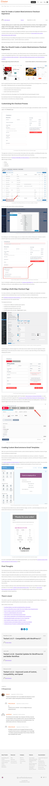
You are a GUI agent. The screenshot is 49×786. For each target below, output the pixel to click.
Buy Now (33, 2)
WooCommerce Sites (42, 765)
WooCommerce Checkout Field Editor (34, 396)
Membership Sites (41, 768)
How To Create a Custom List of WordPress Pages (14, 611)
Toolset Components (6, 760)
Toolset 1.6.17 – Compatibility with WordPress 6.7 (22, 638)
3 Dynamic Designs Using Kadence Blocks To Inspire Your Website (18, 622)
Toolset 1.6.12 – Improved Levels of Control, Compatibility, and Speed (20, 673)
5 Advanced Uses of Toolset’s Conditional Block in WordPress (17, 623)
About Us (21, 757)
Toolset (5, 2)
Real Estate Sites (41, 763)
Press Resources (14, 762)
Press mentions (14, 761)
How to (8, 6)
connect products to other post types (10, 57)
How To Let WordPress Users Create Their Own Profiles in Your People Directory (21, 609)
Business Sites (41, 767)
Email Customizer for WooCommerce (11, 462)
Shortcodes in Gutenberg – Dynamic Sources (32, 768)
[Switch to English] (2, 777)
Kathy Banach (7, 20)
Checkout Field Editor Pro (27, 282)
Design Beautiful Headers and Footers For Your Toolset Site (16, 618)
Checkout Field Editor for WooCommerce (20, 157)
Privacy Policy (22, 761)
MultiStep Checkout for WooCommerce (12, 297)
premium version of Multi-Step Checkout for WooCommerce (31, 398)
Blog (5, 6)
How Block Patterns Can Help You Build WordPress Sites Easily (17, 607)
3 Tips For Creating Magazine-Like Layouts (13, 612)
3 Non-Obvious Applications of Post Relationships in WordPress (17, 616)
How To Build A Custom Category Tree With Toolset (15, 620)
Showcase (13, 759)
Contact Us (22, 759)
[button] (22, 629)
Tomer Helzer (8, 642)
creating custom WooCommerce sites (21, 587)
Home (3, 6)
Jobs (21, 762)
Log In (41, 2)
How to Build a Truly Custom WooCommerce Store (14, 614)
